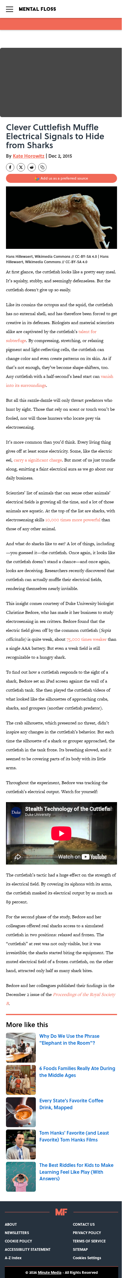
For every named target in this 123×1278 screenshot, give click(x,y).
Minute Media (49, 1272)
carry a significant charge (38, 460)
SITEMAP (80, 1249)
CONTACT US (84, 1224)
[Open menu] (9, 9)
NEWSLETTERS (17, 1232)
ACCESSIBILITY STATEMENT (27, 1249)
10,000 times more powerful (72, 520)
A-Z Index (13, 1257)
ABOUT (11, 1224)
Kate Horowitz (28, 155)
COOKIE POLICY (18, 1241)
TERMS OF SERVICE (89, 1241)
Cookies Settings (87, 1257)
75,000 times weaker (87, 639)
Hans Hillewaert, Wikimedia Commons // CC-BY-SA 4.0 (57, 259)
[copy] (42, 167)
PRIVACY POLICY (87, 1232)
